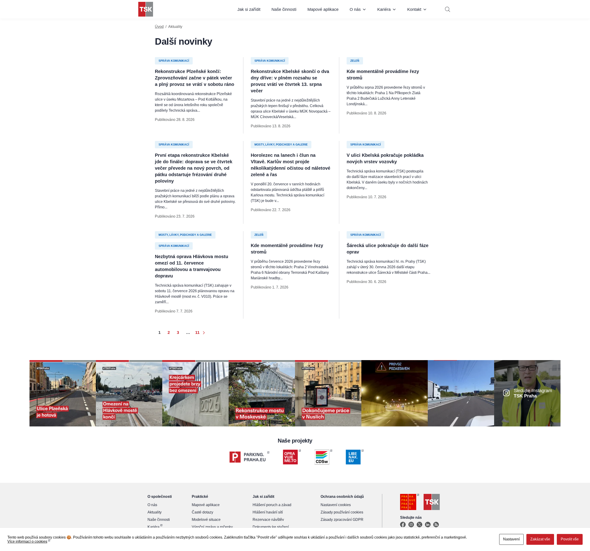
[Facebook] (403, 525)
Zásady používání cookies (342, 512)
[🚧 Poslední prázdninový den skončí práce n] (129, 393)
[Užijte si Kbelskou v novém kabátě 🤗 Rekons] (461, 393)
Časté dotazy (202, 512)
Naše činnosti (283, 9)
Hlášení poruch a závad (272, 505)
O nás (355, 9)
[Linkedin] (428, 525)
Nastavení (511, 539)
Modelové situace (206, 520)
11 (197, 332)
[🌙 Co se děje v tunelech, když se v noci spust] (394, 393)
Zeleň (354, 60)
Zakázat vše (540, 539)
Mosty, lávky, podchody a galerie (281, 144)
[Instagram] (411, 525)
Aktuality (155, 512)
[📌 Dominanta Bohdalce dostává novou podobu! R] (262, 393)
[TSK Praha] (145, 9)
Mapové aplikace (323, 9)
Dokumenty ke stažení (271, 527)
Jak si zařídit (248, 9)
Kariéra (384, 9)
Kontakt (414, 9)
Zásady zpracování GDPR (342, 520)
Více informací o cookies (27, 541)
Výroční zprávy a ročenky (212, 527)
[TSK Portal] (436, 525)
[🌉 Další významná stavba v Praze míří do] (195, 393)
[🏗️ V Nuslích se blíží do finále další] (328, 393)
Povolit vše (570, 539)
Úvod (159, 27)
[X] (419, 525)
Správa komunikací (174, 60)
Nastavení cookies (336, 505)
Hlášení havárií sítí (268, 512)
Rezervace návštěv (268, 520)
